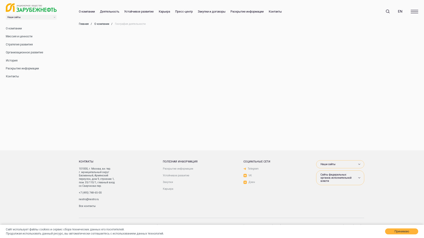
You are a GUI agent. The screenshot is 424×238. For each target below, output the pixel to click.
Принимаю (401, 231)
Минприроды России (332, 152)
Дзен (251, 182)
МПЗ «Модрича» (329, 150)
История (12, 60)
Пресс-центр (184, 11)
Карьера (164, 11)
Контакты (275, 11)
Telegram (253, 168)
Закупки (168, 182)
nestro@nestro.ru (89, 199)
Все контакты (87, 206)
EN (400, 11)
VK (250, 175)
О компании (87, 11)
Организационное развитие (24, 52)
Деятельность (109, 11)
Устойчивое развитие (139, 11)
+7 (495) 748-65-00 (90, 192)
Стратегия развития (19, 44)
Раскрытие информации (247, 11)
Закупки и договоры (212, 11)
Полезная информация (180, 161)
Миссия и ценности (19, 36)
